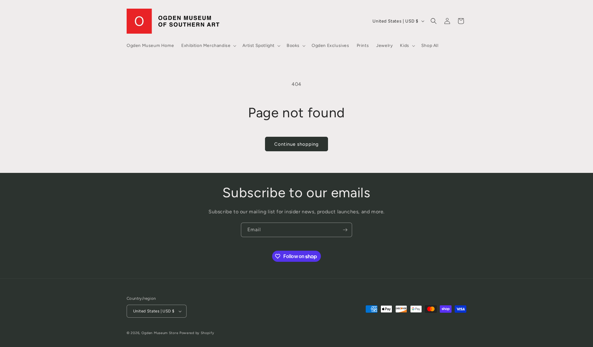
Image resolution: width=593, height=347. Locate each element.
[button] (208, 45)
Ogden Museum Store (160, 333)
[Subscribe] (345, 230)
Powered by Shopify (196, 333)
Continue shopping (296, 144)
